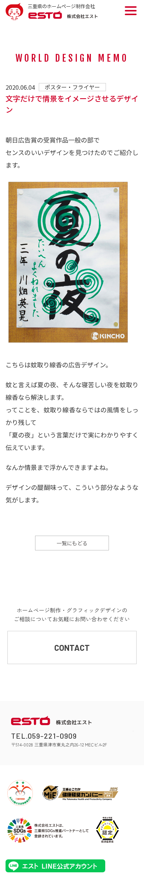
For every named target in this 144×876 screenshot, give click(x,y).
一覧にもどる (72, 543)
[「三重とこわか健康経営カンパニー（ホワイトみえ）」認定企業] (80, 793)
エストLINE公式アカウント (55, 865)
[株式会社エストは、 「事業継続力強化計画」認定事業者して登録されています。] (107, 830)
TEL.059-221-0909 (44, 735)
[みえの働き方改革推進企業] (20, 793)
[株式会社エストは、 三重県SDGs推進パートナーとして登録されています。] (48, 830)
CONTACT (72, 647)
